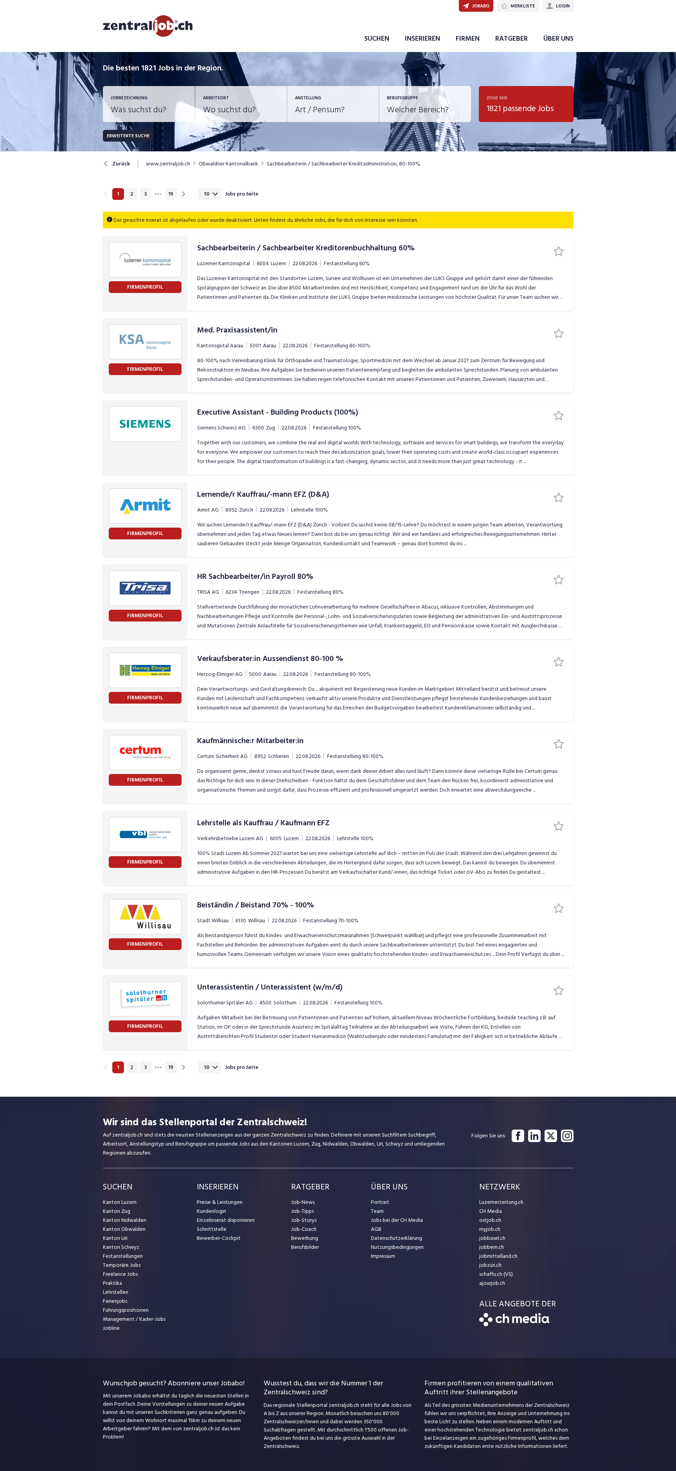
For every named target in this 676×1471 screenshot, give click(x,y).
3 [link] (145, 194)
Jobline (111, 1328)
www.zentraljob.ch (168, 163)
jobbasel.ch (492, 1238)
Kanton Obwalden (124, 1229)
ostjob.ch (490, 1220)
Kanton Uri (115, 1238)
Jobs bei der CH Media (397, 1220)
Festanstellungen (123, 1256)
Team (377, 1211)
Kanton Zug (116, 1211)
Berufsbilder (305, 1247)
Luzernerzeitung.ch (501, 1202)
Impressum (383, 1256)
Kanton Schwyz (121, 1247)
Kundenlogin (211, 1211)
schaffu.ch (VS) (496, 1274)
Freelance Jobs (120, 1274)
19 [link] (170, 194)
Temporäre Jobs (121, 1265)
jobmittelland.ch (498, 1256)
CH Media (490, 1211)
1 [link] (118, 194)
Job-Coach (303, 1229)
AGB (376, 1229)
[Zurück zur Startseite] (514, 1324)
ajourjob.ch (492, 1283)
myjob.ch (489, 1229)
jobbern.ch (491, 1247)
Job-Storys (303, 1220)
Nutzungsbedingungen (397, 1247)
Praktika (112, 1283)
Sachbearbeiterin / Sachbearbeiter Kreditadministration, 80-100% (343, 163)
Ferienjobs (115, 1301)
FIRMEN (468, 38)
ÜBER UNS (558, 38)
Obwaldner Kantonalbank (228, 163)
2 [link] (131, 194)
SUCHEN (376, 38)
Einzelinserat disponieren (226, 1220)
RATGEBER (511, 38)
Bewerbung (304, 1238)
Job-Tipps (302, 1211)
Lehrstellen (115, 1292)
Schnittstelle (212, 1229)
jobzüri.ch (490, 1265)
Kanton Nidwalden (124, 1220)
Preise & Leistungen (220, 1202)
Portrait (380, 1202)
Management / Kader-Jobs (134, 1319)
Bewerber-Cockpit (219, 1238)
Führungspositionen (126, 1310)
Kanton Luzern (120, 1202)
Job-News (303, 1202)
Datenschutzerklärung (396, 1238)
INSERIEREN (422, 38)
